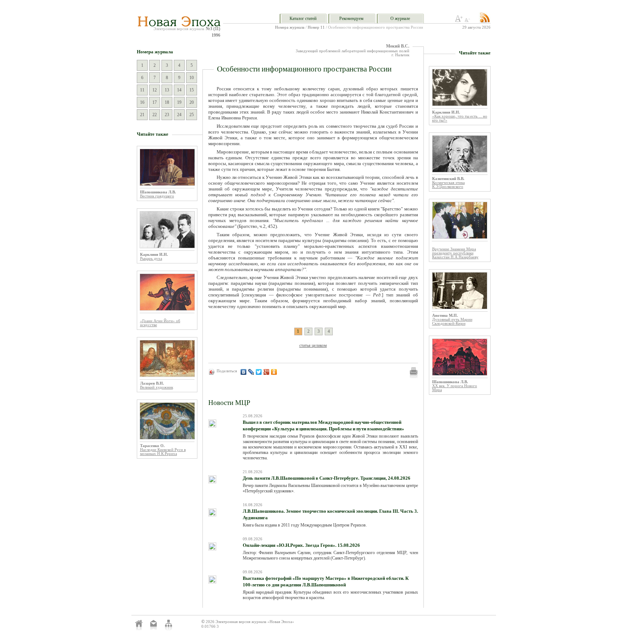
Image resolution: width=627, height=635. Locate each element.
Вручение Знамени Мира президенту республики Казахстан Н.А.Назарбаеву (455, 253)
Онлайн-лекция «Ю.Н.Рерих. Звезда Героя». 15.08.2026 (301, 545)
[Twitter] (259, 372)
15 (191, 90)
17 (154, 102)
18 (167, 102)
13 (167, 90)
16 (142, 102)
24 (179, 114)
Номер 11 (316, 27)
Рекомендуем (351, 18)
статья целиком (313, 345)
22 (154, 114)
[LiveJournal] (251, 372)
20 (191, 102)
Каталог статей (303, 18)
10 (191, 77)
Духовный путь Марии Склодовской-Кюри (452, 321)
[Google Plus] (266, 372)
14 (179, 90)
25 (191, 114)
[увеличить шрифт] (459, 20)
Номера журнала (289, 27)
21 (142, 114)
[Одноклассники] (274, 372)
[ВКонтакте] (243, 372)
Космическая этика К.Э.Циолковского (448, 185)
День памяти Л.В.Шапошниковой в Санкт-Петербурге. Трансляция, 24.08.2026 (326, 478)
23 (167, 114)
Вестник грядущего (157, 196)
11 (142, 90)
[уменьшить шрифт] (468, 20)
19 (179, 102)
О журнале (400, 18)
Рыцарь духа (151, 259)
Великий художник (156, 387)
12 (154, 90)
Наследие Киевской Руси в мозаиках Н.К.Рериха (163, 452)
